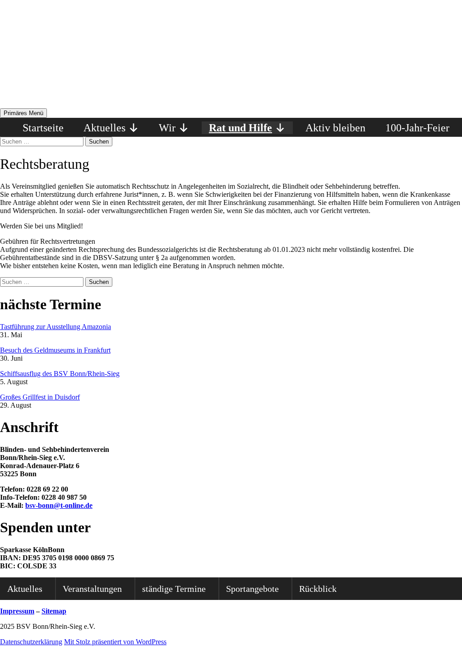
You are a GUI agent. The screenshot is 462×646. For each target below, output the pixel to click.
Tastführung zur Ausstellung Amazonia (55, 326)
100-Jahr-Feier (417, 128)
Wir (167, 128)
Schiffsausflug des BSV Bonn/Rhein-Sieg (60, 373)
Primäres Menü (23, 113)
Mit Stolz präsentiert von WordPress (115, 642)
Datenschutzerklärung (31, 642)
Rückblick (318, 589)
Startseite (43, 128)
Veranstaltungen (92, 589)
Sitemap (54, 611)
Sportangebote (252, 589)
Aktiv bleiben (335, 128)
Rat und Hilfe (240, 128)
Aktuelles (104, 128)
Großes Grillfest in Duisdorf (40, 397)
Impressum (17, 611)
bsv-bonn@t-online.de (58, 505)
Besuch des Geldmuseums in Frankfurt (55, 350)
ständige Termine (174, 589)
